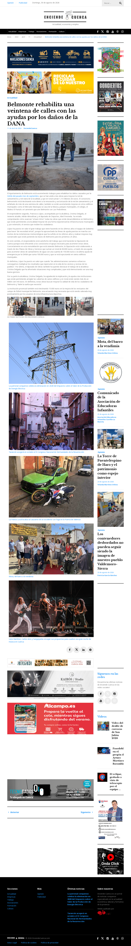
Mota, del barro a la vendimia (21, 576)
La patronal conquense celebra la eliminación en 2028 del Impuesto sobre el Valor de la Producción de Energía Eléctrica (79, 899)
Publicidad (23, 3)
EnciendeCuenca (30, 128)
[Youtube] (100, 701)
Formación (53, 31)
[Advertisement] (51, 756)
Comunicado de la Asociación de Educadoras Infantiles (108, 401)
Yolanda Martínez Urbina (107, 353)
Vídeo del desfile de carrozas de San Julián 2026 (117, 731)
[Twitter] (107, 694)
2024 (16, 37)
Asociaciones (41, 31)
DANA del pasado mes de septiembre (23, 196)
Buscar (120, 3)
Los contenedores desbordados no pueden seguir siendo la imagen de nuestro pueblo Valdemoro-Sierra (110, 551)
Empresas (22, 31)
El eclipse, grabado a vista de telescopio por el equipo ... (116, 782)
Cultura (61, 31)
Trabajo (31, 31)
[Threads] (107, 701)
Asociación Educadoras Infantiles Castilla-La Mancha (106, 419)
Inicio (9, 37)
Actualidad (12, 31)
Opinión (10, 3)
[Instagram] (114, 694)
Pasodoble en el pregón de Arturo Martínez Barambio (119, 756)
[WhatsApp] (114, 701)
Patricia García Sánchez (107, 575)
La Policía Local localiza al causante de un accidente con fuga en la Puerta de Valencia (44, 519)
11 (29, 37)
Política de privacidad (49, 942)
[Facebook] (100, 694)
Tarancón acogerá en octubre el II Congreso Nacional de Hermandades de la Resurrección (46, 452)
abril (23, 37)
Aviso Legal (12, 942)
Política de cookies (29, 942)
